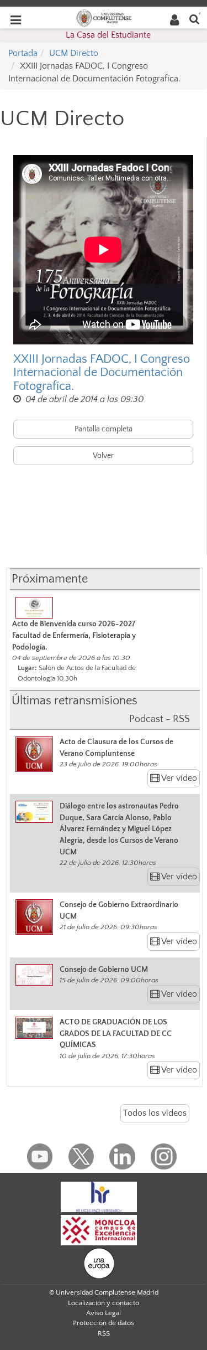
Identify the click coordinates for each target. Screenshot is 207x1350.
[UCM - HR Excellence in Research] (99, 1196)
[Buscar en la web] (194, 18)
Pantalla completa (103, 429)
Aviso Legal (103, 1313)
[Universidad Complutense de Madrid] (104, 17)
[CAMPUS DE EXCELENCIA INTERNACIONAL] (99, 1229)
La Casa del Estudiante (108, 35)
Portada (23, 53)
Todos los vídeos (155, 1113)
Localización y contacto (103, 1303)
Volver (103, 455)
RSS (104, 1333)
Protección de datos (103, 1323)
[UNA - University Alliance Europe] (99, 1262)
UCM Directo (73, 53)
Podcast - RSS (159, 719)
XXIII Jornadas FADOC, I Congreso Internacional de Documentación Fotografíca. (101, 372)
